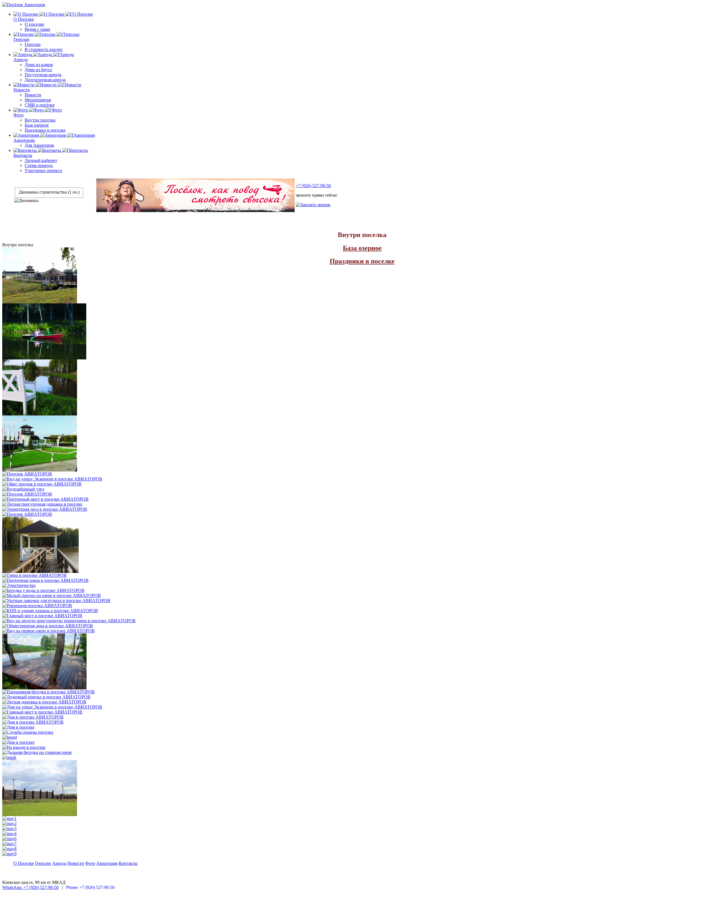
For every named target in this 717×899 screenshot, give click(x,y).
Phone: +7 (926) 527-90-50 (90, 887)
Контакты (22, 155)
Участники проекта (43, 170)
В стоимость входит (44, 49)
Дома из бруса (38, 69)
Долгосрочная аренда (45, 79)
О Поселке (23, 19)
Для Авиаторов (39, 145)
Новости (21, 89)
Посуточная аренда (43, 74)
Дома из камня (39, 64)
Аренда (20, 59)
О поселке (34, 24)
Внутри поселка (40, 120)
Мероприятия (38, 99)
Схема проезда (39, 165)
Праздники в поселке (45, 130)
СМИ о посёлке (40, 105)
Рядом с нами (37, 29)
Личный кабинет (41, 160)
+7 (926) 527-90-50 (313, 185)
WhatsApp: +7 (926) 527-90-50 (30, 887)
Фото (18, 115)
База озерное (37, 125)
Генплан (21, 39)
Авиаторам (24, 140)
